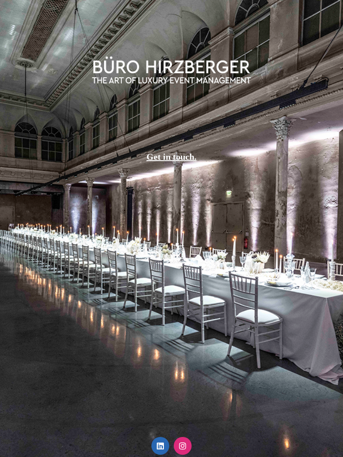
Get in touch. (171, 157)
